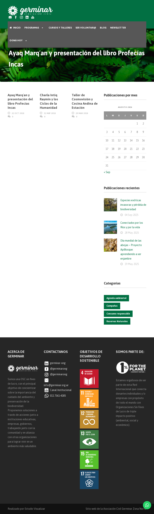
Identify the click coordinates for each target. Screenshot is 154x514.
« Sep (107, 172)
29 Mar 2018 (82, 113)
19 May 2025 (132, 264)
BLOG (103, 27)
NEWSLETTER (118, 27)
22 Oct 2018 (18, 113)
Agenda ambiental (116, 298)
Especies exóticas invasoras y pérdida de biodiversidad (133, 205)
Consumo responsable (118, 313)
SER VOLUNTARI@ (85, 27)
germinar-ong (57, 363)
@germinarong (58, 368)
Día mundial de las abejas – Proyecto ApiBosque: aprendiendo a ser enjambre (131, 249)
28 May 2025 (132, 232)
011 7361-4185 (57, 395)
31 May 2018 (50, 113)
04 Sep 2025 (131, 214)
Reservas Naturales (117, 321)
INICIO (17, 27)
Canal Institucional (60, 390)
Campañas (112, 306)
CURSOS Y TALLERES (60, 27)
